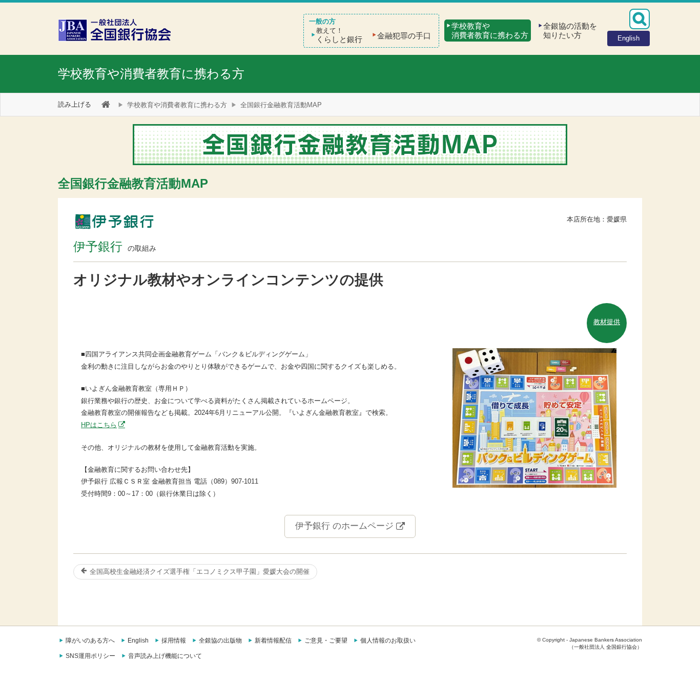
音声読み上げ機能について (165, 655)
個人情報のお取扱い (388, 640)
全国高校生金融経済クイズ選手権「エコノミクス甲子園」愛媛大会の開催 (199, 571)
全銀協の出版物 (220, 640)
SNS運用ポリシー (90, 655)
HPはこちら (99, 425)
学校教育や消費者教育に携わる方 (151, 74)
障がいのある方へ (90, 640)
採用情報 (173, 640)
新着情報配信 (273, 640)
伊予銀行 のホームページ (345, 526)
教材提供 (606, 322)
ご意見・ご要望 (325, 640)
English (138, 640)
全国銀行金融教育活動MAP (281, 105)
